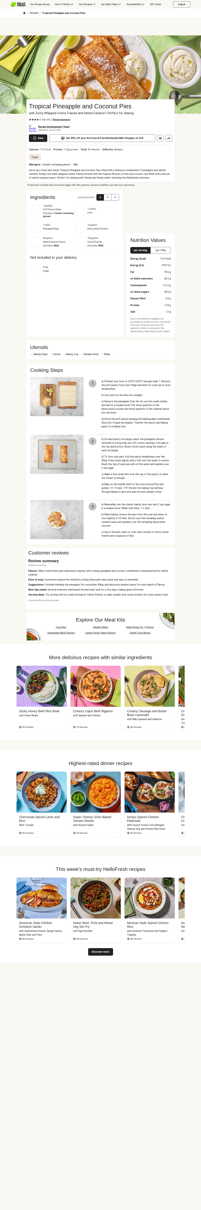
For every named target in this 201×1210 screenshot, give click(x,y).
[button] (74, 197)
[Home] (24, 13)
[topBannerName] (100, 26)
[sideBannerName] (150, 209)
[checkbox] (30, 119)
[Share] (169, 138)
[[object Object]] (160, 138)
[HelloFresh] (18, 4)
